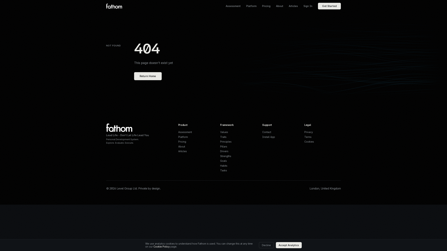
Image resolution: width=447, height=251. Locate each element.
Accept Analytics (289, 245)
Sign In (307, 6)
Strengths (225, 156)
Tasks (223, 170)
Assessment (185, 132)
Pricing (182, 141)
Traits (223, 136)
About (181, 146)
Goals (223, 160)
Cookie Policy (161, 246)
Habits (223, 165)
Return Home (148, 76)
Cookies (309, 141)
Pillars (223, 146)
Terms (308, 136)
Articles (182, 151)
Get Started (329, 6)
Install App (268, 136)
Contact (266, 132)
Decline (266, 245)
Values (224, 132)
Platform (183, 136)
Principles (226, 141)
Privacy (308, 132)
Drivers (224, 151)
